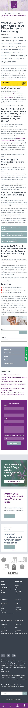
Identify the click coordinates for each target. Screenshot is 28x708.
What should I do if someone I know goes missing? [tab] (12, 228)
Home (2, 14)
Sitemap (22, 687)
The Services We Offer (6, 589)
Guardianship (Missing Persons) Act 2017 (13, 93)
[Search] (23, 332)
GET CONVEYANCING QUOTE (14, 481)
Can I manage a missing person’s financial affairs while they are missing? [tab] (12, 240)
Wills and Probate (13, 14)
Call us (10, 706)
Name (5, 405)
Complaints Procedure (13, 685)
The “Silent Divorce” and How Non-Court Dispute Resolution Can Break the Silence (12, 394)
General (6, 356)
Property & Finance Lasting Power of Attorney (13, 139)
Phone (6, 418)
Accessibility (4, 685)
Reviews (3, 584)
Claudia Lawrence (9, 98)
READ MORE (9, 516)
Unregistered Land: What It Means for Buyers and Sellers (13, 385)
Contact (3, 592)
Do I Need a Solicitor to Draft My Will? (11, 382)
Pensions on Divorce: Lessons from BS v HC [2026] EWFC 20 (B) (13, 389)
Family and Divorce (9, 353)
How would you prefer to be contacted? (14, 435)
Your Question (8, 425)
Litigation (6, 360)
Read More (9, 547)
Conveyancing (7, 349)
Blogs (6, 14)
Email (5, 412)
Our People (3, 586)
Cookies (17, 687)
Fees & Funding (4, 588)
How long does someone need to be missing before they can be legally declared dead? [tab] (13, 234)
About (2, 583)
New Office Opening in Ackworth (10, 375)
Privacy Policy (10, 687)
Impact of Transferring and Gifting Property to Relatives (14, 378)
